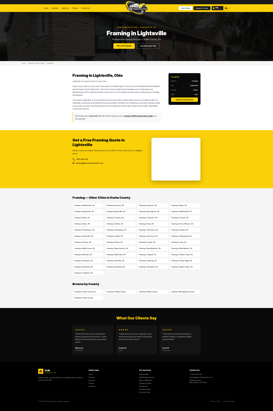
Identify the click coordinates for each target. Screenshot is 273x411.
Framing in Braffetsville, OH (181, 211)
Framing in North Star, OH (116, 254)
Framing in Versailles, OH (148, 267)
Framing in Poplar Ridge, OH (181, 261)
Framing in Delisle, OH (115, 224)
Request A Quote (202, 8)
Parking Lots (143, 386)
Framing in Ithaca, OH (115, 242)
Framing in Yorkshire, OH (83, 273)
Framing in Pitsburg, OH (147, 261)
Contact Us (86, 8)
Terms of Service (229, 401)
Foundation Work (145, 389)
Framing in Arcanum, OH (148, 205)
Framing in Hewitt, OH (115, 236)
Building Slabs (144, 374)
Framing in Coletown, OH (148, 218)
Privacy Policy (215, 401)
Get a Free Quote (124, 46)
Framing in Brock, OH (82, 218)
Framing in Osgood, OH (147, 254)
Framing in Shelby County (116, 292)
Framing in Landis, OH (147, 242)
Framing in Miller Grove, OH (84, 248)
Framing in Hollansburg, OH (181, 236)
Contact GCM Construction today (138, 116)
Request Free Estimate (184, 100)
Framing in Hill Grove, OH (148, 236)
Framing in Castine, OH (115, 218)
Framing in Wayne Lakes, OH (182, 267)
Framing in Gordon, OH (179, 230)
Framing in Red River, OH (83, 267)
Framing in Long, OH (178, 242)
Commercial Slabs (145, 383)
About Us (65, 8)
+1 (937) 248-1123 (196, 374)
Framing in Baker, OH (179, 205)
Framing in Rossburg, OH (116, 267)
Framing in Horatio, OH (82, 242)
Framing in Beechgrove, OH (149, 211)
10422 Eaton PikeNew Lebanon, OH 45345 (198, 381)
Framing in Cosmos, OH (180, 218)
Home (46, 8)
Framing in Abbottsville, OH (84, 205)
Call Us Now (185, 8)
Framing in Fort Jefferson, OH (182, 224)
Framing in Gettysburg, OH (116, 230)
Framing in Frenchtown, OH (84, 230)
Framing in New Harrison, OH (117, 248)
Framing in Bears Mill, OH (116, 211)
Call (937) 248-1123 (148, 46)
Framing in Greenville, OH (83, 236)
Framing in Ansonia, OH (115, 205)
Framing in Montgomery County (183, 292)
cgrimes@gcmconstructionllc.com (201, 377)
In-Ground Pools (144, 392)
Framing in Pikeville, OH (115, 261)
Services (55, 8)
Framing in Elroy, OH (146, 224)
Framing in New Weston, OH (181, 248)
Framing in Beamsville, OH (84, 211)
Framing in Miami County (148, 292)
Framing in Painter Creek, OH (182, 254)
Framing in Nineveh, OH (83, 254)
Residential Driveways (146, 377)
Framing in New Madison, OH (150, 248)
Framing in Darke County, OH (85, 292)
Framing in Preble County (83, 298)
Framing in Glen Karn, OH (148, 230)
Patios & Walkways (145, 380)
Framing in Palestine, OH (83, 261)
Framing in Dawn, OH (82, 224)
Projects (75, 8)
